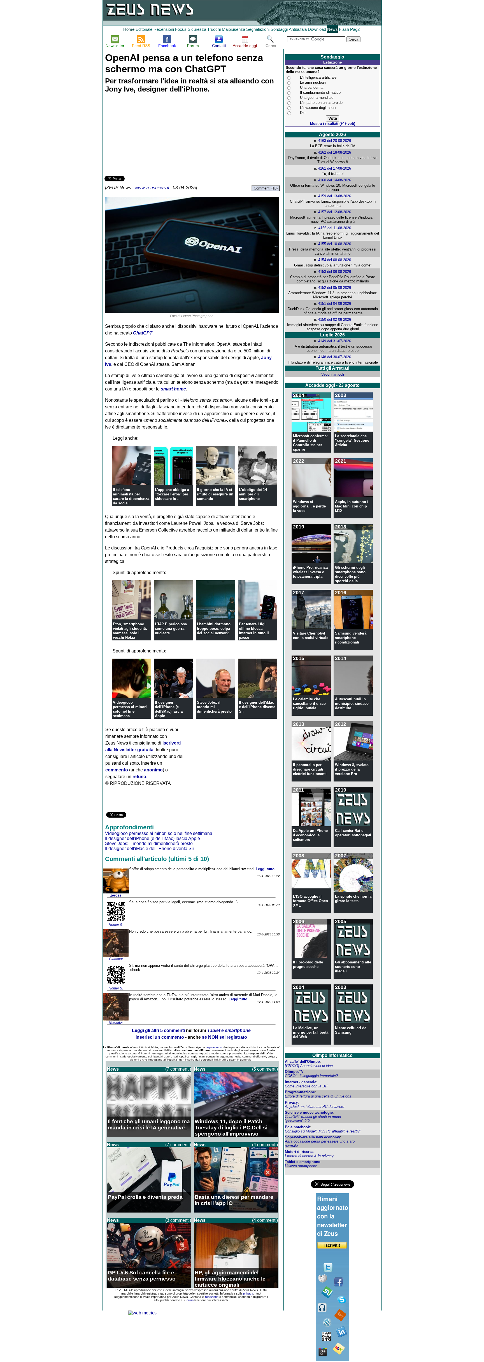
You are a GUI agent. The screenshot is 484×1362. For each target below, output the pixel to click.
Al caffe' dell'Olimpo (302, 1061)
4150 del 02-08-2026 (334, 319)
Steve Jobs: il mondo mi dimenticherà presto (214, 706)
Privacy (291, 1102)
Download (317, 29)
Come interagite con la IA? (306, 1086)
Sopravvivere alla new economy (312, 1137)
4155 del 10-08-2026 (334, 244)
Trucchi (214, 29)
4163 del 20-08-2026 (334, 141)
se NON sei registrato (224, 1037)
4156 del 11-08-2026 (334, 228)
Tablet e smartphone (302, 1162)
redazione (211, 1296)
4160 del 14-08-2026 (334, 180)
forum (190, 1300)
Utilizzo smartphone (301, 1166)
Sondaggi (279, 29)
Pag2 (355, 29)
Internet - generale (300, 1082)
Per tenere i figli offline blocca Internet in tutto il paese (254, 631)
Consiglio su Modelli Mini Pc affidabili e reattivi (322, 1131)
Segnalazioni (257, 29)
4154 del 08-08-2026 (334, 260)
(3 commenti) (178, 1220)
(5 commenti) (265, 1069)
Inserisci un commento (160, 1037)
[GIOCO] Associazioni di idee (309, 1066)
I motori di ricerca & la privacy (309, 1156)
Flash (344, 29)
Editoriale (144, 29)
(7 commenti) (178, 1069)
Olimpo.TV (294, 1072)
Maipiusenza (233, 29)
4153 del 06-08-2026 (334, 272)
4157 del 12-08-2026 (334, 212)
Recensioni (163, 29)
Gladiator (116, 959)
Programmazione (300, 1092)
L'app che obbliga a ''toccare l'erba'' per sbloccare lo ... (172, 494)
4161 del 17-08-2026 (334, 168)
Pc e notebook (297, 1127)
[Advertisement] (146, 135)
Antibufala (298, 29)
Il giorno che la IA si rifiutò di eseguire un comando (215, 494)
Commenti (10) (266, 188)
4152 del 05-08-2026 (334, 287)
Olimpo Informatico (332, 1055)
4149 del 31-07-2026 (334, 341)
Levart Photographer (197, 316)
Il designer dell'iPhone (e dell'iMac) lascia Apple (169, 709)
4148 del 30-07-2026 (334, 357)
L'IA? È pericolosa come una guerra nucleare (171, 628)
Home (128, 29)
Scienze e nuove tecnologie (309, 1112)
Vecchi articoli (332, 374)
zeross (115, 895)
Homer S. (116, 925)
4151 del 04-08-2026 (334, 303)
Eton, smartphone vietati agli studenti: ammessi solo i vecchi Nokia (130, 631)
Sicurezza (197, 29)
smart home (173, 389)
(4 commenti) (265, 1144)
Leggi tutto (265, 869)
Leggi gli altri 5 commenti (158, 1030)
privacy (248, 1293)
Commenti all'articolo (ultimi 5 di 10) (157, 858)
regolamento (214, 1047)
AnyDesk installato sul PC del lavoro (314, 1106)
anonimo (153, 769)
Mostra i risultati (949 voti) (332, 123)
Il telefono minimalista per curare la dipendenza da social (131, 496)
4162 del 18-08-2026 (334, 152)
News (332, 29)
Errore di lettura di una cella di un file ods (318, 1096)
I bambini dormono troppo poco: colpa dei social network (214, 628)
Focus (181, 29)
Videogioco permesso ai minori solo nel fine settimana (130, 709)
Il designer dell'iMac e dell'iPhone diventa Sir (257, 706)
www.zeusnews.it (152, 187)
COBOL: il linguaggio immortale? (311, 1076)
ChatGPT (142, 333)
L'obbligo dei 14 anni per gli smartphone (253, 494)
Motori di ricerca (299, 1152)
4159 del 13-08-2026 (334, 196)
